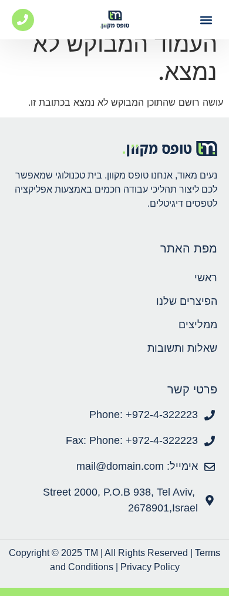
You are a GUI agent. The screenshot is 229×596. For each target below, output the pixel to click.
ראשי (205, 278)
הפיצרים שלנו (186, 301)
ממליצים (198, 325)
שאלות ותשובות (182, 348)
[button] (206, 19)
